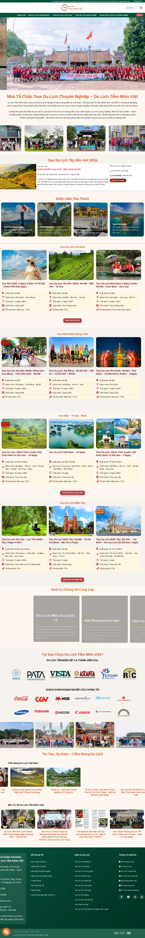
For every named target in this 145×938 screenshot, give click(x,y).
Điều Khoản (36, 890)
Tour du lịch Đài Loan (83, 876)
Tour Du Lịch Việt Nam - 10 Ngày (67, 451)
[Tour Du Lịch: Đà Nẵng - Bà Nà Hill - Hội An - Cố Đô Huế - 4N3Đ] (71, 352)
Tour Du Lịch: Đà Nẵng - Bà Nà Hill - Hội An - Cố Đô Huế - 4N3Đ (71, 372)
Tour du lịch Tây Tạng (83, 890)
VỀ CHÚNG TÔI (138, 1)
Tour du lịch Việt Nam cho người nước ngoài (91, 909)
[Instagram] (135, 897)
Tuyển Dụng (36, 881)
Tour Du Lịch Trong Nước (39, 15)
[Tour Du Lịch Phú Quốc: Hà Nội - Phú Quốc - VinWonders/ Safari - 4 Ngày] (118, 352)
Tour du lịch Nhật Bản (83, 881)
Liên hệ (16, 931)
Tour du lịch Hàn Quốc (83, 885)
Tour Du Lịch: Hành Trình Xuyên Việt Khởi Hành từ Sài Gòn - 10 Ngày (22, 453)
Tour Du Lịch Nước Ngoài (85, 15)
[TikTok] (141, 897)
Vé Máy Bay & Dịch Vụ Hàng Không (114, 15)
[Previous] (6, 53)
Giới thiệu (24, 931)
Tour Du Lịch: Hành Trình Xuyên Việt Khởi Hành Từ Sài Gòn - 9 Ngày (116, 453)
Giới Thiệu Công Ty (38, 862)
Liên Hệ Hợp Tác (37, 885)
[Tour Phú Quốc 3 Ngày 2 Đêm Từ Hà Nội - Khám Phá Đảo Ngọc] (24, 265)
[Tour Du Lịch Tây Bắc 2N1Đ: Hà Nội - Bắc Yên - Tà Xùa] (71, 265)
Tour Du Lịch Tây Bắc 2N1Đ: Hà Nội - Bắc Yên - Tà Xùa (71, 285)
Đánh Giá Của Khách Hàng (41, 876)
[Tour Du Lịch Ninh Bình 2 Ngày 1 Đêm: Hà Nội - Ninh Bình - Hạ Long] (118, 265)
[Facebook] (121, 897)
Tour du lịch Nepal (82, 895)
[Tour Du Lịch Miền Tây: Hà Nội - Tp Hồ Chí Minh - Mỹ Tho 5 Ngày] (71, 521)
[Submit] (141, 8)
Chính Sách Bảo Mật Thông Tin (43, 895)
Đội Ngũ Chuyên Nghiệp (40, 871)
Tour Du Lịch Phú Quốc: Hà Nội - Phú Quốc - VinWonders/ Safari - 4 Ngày (116, 372)
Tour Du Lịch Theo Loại (62, 15)
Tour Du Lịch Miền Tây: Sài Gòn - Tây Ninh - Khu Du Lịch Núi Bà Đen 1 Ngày (117, 541)
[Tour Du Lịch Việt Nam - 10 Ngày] (71, 434)
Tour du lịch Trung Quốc (84, 871)
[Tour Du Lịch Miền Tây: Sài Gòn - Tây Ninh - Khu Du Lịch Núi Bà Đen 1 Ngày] (118, 521)
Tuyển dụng (35, 931)
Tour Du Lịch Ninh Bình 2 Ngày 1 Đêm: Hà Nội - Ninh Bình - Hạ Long (117, 285)
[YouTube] (128, 897)
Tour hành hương (81, 904)
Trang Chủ (21, 15)
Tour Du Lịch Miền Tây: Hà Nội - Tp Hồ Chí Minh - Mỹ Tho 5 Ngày (70, 541)
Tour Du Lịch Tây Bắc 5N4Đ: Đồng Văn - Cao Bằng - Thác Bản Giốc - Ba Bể (24, 372)
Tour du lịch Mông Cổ (83, 862)
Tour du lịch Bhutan (82, 866)
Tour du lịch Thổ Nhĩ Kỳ (84, 900)
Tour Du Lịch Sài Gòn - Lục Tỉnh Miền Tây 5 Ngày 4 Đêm (22, 541)
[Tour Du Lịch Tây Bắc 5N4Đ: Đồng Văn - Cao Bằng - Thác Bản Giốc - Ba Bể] (24, 352)
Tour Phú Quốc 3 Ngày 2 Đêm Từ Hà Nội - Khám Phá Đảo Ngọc (23, 285)
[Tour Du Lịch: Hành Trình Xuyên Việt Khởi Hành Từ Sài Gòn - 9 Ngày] (118, 434)
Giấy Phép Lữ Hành (38, 866)
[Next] (139, 53)
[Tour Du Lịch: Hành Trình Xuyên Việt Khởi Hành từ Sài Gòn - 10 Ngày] (24, 434)
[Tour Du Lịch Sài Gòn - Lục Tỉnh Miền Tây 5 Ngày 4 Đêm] (24, 521)
